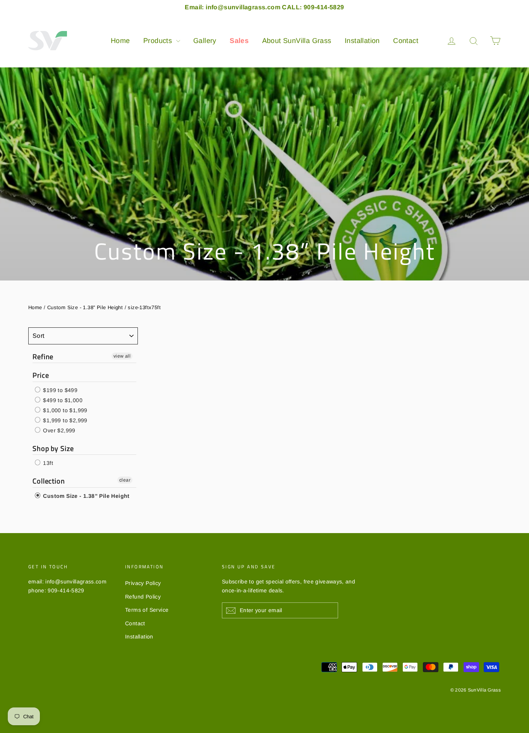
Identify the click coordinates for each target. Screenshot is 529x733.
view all (122, 356)
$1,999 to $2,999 (64, 420)
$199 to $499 (59, 390)
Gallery (204, 41)
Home (120, 41)
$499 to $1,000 (61, 400)
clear (125, 480)
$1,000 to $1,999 (64, 410)
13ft (47, 463)
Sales (239, 41)
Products (158, 41)
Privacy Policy (143, 583)
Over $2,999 (58, 430)
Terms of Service (146, 610)
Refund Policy (143, 597)
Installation (362, 41)
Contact (405, 41)
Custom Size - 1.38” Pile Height (85, 307)
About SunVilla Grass (296, 41)
